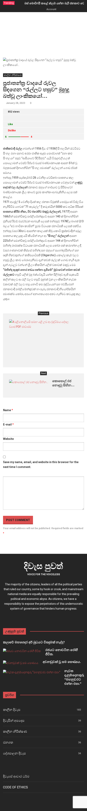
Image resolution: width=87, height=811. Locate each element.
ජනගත (8, 742)
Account (51, 9)
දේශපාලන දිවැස (14, 753)
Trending (9, 3)
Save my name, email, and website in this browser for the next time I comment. (41, 464)
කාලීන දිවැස (11, 710)
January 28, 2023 (15, 103)
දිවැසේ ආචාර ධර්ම (16, 776)
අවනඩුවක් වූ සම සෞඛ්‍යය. (62, 662)
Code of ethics (15, 787)
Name (8, 410)
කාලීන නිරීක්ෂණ (13, 75)
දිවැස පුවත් (43, 566)
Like (10, 124)
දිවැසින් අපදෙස (13, 721)
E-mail (8, 424)
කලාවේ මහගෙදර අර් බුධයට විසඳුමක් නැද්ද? (34, 642)
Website (8, 438)
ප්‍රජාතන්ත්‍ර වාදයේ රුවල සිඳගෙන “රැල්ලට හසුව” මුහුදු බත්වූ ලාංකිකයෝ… (36, 89)
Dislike (12, 130)
